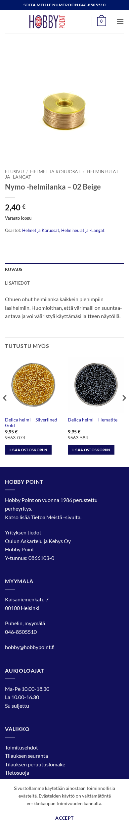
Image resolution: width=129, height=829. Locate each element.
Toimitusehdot (21, 747)
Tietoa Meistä (46, 517)
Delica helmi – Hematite (92, 419)
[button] (101, 21)
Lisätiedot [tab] (17, 283)
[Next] (124, 411)
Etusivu (14, 171)
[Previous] (5, 411)
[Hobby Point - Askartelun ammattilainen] (54, 21)
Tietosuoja (17, 772)
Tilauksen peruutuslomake (35, 764)
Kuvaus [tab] (13, 269)
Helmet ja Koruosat (55, 171)
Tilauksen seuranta (26, 755)
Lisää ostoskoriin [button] (28, 450)
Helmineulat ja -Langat (83, 230)
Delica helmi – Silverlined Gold (31, 422)
